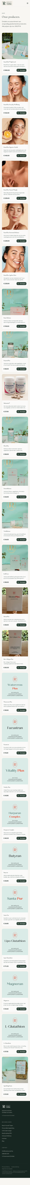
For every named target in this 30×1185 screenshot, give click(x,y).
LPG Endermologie (7, 1130)
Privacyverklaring (6, 1166)
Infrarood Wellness (6, 1136)
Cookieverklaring (15, 1166)
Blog (3, 1141)
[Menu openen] (27, 3)
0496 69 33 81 (5, 1153)
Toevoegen (22, 70)
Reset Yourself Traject (7, 1125)
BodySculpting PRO (7, 1133)
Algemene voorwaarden (7, 1168)
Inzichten (4, 1138)
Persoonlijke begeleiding (8, 1128)
